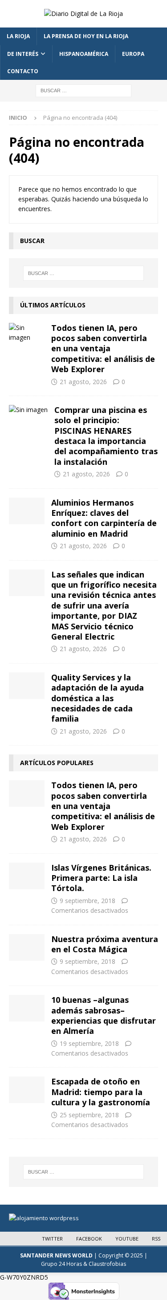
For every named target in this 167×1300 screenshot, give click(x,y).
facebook (89, 1238)
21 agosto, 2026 (83, 381)
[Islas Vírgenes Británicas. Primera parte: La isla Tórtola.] (27, 876)
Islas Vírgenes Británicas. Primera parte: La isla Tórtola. (101, 878)
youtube (126, 1238)
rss (156, 1238)
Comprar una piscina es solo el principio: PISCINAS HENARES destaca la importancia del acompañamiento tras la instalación (106, 436)
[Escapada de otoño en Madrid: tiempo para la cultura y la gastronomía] (27, 1089)
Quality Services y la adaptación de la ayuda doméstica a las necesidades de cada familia (97, 698)
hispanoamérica (83, 54)
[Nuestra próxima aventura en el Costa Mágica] (27, 947)
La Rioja (18, 36)
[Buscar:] (83, 90)
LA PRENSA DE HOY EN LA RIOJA (86, 36)
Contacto (22, 71)
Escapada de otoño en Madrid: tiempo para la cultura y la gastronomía (100, 1092)
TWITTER (52, 1238)
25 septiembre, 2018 (89, 1115)
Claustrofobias (107, 1264)
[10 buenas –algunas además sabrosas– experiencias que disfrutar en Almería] (27, 1008)
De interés (22, 54)
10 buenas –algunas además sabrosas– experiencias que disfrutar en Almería (103, 1015)
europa (133, 54)
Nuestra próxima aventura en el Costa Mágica (104, 944)
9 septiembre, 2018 (87, 900)
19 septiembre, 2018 (89, 1043)
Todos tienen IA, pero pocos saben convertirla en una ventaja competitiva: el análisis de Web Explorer (103, 348)
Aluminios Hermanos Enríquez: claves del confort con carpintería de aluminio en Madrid (104, 518)
